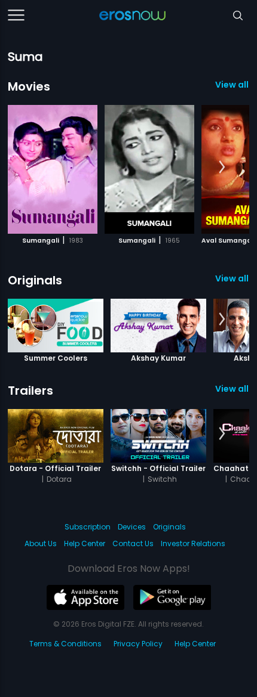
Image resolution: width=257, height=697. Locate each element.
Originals (35, 280)
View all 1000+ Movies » (232, 85)
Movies (29, 86)
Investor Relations (193, 543)
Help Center (84, 543)
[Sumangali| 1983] (52, 169)
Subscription (88, 527)
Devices (132, 527)
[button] (222, 167)
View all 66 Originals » (232, 278)
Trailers (30, 390)
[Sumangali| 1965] (149, 169)
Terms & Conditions (65, 644)
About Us (41, 543)
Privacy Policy (138, 644)
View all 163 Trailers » (232, 389)
